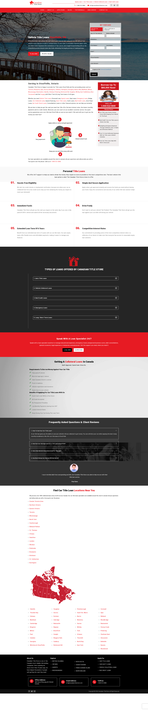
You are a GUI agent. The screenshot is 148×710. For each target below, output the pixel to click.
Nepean (56, 627)
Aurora (46, 89)
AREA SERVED (92, 10)
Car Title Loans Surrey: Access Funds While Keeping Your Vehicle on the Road (109, 114)
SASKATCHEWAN (81, 664)
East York (80, 645)
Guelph (56, 634)
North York (32, 519)
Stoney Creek (105, 627)
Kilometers (93, 39)
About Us (50, 10)
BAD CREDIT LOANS (105, 670)
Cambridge (33, 623)
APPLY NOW (79, 350)
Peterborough (81, 609)
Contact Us (103, 10)
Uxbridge (56, 620)
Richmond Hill (65, 92)
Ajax (42, 89)
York (78, 630)
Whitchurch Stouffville (37, 645)
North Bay (80, 641)
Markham (84, 89)
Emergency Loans (82, 98)
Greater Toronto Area (36, 501)
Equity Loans (78, 1)
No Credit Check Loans (40, 103)
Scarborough (33, 523)
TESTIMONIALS (79, 10)
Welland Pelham (34, 526)
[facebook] (111, 5)
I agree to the (102, 69)
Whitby (78, 92)
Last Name (109, 45)
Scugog (42, 94)
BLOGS (70, 10)
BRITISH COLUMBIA (58, 661)
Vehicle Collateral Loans (100, 1)
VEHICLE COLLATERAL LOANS (107, 667)
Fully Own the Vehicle (94, 29)
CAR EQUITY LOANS (105, 664)
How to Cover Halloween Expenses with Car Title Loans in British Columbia (109, 135)
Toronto (30, 89)
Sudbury (56, 641)
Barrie (79, 616)
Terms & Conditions (105, 69)
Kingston (33, 627)
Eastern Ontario (34, 508)
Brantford (57, 630)
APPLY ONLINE (47, 53)
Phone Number (95, 57)
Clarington (64, 89)
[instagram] (117, 5)
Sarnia (79, 623)
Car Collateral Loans (39, 101)
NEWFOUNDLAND (81, 671)
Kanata (103, 645)
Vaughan (72, 92)
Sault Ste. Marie (82, 612)
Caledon (58, 89)
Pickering (57, 92)
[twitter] (114, 5)
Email (92, 51)
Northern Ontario (35, 505)
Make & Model (110, 33)
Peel (31, 634)
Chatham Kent (105, 634)
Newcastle (57, 623)
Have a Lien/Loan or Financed (110, 29)
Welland (103, 616)
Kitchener (32, 555)
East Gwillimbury (85, 92)
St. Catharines (34, 559)
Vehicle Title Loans (45, 98)
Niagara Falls (58, 638)
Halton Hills (77, 89)
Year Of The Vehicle (96, 33)
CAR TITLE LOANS (104, 661)
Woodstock (104, 649)
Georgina (70, 89)
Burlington (52, 89)
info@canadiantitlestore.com (98, 5)
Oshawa (51, 92)
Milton (90, 89)
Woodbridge (104, 620)
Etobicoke (32, 548)
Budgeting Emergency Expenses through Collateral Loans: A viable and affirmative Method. (109, 127)
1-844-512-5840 (80, 5)
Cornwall (103, 609)
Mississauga (32, 92)
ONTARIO (55, 664)
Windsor (32, 544)
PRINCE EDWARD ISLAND (83, 667)
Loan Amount (94, 63)
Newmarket (39, 92)
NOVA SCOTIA (80, 661)
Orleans (79, 634)
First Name (94, 45)
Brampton (37, 89)
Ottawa (31, 534)
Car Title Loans (88, 1)
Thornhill (80, 638)
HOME (42, 10)
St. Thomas (33, 530)
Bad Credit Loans (114, 1)
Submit (94, 74)
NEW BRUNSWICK (57, 670)
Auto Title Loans (61, 101)
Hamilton (32, 537)
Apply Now (61, 10)
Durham (56, 616)
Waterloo (80, 620)
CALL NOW (34, 53)
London (31, 541)
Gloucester (104, 638)
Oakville (46, 92)
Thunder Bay (34, 612)
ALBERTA (55, 667)
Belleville (103, 641)
